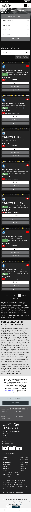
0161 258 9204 (8, 442)
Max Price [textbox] (7, 34)
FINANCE (16, 89)
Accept (16, 506)
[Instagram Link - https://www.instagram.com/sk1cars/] (12, 448)
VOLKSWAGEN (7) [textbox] (9, 21)
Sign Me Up (15, 403)
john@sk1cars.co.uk (8, 1)
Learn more (19, 504)
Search (15, 39)
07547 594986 (8, 444)
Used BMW (18, 411)
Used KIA (17, 414)
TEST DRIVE (17, 86)
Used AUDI (4, 411)
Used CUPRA (4, 414)
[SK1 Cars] (6, 5)
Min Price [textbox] (7, 30)
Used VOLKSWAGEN (6, 418)
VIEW (16, 83)
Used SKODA (4, 416)
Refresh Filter (22, 57)
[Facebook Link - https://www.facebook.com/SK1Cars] (5, 448)
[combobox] (15, 21)
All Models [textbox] (7, 25)
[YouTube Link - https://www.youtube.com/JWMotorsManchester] (19, 448)
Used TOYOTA (19, 416)
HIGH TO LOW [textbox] (8, 52)
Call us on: (11, 373)
